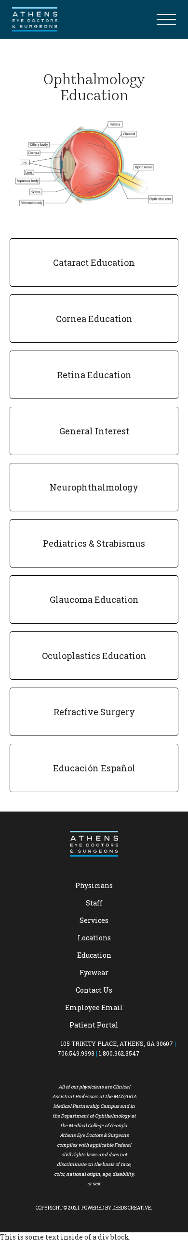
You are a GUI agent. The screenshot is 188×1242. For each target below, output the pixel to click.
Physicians (94, 885)
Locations (94, 937)
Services (94, 920)
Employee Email (94, 1007)
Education (94, 955)
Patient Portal (94, 1024)
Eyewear (94, 972)
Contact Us (94, 990)
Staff (94, 902)
